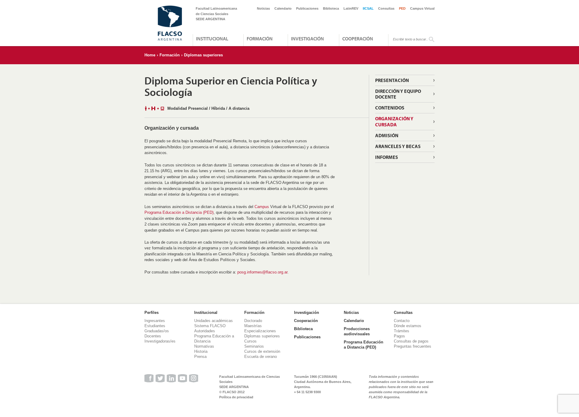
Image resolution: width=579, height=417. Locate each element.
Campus (262, 206)
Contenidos (389, 108)
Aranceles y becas (398, 146)
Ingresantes (154, 320)
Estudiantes (154, 326)
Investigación (307, 39)
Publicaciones (307, 8)
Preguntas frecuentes (412, 346)
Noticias (263, 8)
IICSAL (368, 8)
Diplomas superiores (203, 55)
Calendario (283, 8)
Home (149, 55)
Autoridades (204, 331)
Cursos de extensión (262, 351)
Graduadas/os (156, 331)
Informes (386, 157)
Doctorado (253, 320)
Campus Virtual (422, 8)
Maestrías (253, 326)
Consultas (386, 8)
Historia (200, 351)
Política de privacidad (236, 397)
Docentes (152, 336)
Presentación (392, 80)
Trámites (401, 331)
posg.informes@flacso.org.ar (262, 272)
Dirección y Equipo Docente (398, 94)
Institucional (212, 39)
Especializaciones (260, 331)
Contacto (402, 320)
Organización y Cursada (394, 121)
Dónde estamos (407, 326)
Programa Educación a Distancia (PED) (179, 212)
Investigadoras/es (160, 341)
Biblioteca (331, 8)
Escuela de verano (260, 356)
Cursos (250, 341)
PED (402, 8)
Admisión (386, 135)
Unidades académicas (213, 320)
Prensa (200, 356)
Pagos (399, 336)
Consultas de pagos (411, 341)
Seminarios (254, 346)
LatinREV (350, 8)
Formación (260, 39)
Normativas (204, 346)
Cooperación (357, 39)
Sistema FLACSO (210, 326)
